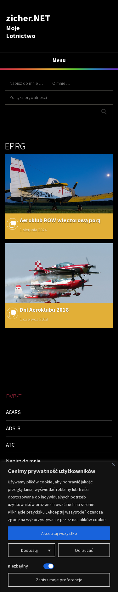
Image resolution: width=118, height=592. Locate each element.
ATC (10, 444)
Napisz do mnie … (26, 83)
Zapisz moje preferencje (59, 580)
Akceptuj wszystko (59, 533)
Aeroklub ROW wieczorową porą (60, 220)
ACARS (13, 412)
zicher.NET (28, 18)
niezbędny (18, 566)
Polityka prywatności (28, 97)
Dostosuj (29, 550)
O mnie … (61, 83)
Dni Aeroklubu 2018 (44, 309)
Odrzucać (84, 550)
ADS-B (13, 428)
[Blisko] (113, 464)
